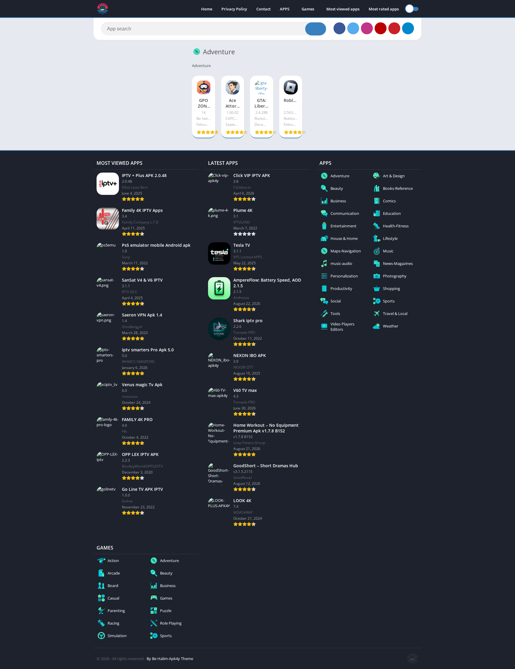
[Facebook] (339, 28)
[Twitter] (353, 28)
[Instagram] (367, 28)
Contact (263, 9)
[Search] (315, 28)
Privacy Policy (234, 9)
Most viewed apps (342, 9)
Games (308, 9)
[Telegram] (408, 28)
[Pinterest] (394, 28)
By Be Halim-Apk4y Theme (170, 658)
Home (206, 9)
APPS (284, 9)
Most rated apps (384, 9)
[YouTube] (381, 28)
